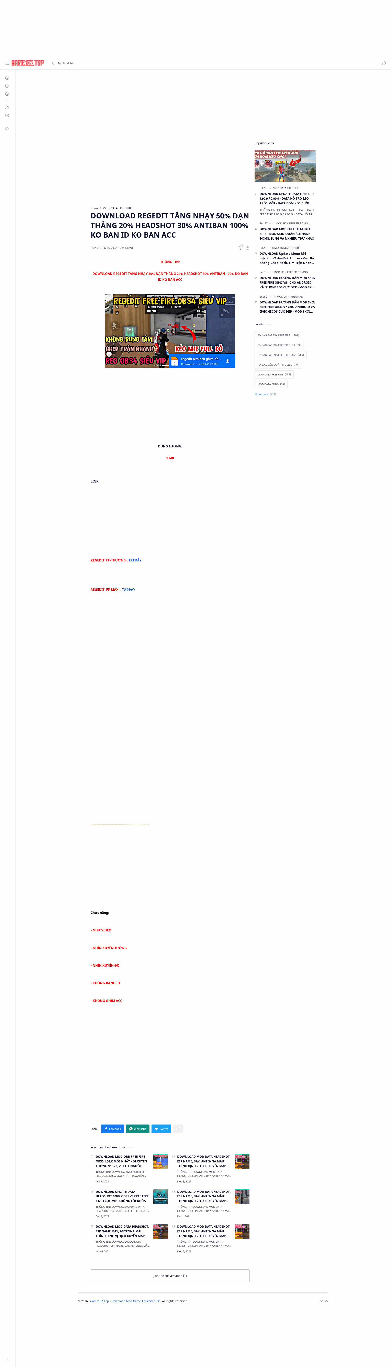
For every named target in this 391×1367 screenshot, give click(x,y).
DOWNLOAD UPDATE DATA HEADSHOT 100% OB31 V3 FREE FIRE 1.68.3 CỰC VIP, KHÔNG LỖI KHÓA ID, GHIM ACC (122, 1196)
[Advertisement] (122, 28)
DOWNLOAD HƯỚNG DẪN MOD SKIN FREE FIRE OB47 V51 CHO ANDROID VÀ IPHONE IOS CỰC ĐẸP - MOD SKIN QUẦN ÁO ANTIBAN (287, 282)
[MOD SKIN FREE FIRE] (289, 223)
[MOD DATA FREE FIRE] (286, 188)
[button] (384, 63)
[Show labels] (266, 394)
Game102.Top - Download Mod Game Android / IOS (125, 1301)
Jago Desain (216, 1301)
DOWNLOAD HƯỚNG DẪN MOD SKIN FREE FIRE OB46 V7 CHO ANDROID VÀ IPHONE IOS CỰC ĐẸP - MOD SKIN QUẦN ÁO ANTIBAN (287, 307)
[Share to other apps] (178, 1129)
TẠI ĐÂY (135, 560)
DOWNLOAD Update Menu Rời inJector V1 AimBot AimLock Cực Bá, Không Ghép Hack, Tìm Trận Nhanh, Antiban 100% (287, 258)
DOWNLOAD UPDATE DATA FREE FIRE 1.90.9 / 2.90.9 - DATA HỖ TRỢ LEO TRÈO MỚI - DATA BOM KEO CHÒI (287, 198)
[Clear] (116, 63)
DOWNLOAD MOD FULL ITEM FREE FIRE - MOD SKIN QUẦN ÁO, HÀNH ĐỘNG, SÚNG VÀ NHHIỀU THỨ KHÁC (287, 233)
